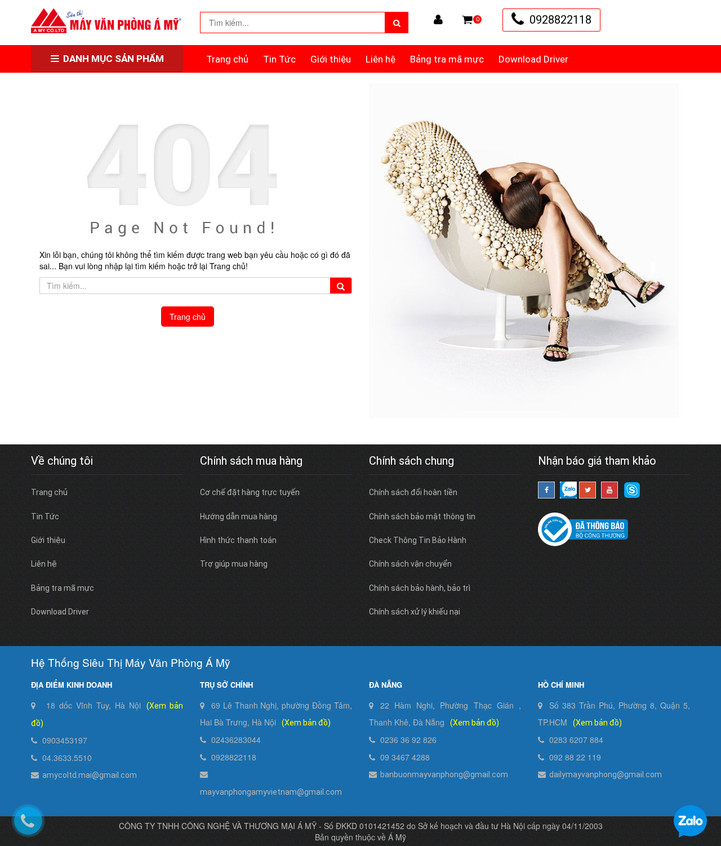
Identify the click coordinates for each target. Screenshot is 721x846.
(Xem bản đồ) (306, 722)
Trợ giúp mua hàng (234, 563)
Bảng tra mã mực (447, 59)
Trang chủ (227, 59)
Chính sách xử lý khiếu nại (414, 611)
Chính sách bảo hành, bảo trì (419, 588)
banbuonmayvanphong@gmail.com (444, 774)
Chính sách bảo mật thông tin (422, 516)
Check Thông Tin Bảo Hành (417, 540)
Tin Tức (279, 59)
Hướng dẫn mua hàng (238, 516)
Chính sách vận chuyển (410, 563)
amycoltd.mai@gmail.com (89, 775)
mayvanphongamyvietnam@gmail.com (271, 791)
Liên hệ (380, 59)
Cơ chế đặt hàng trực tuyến (250, 492)
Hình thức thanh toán (238, 540)
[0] (467, 19)
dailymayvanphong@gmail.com (605, 774)
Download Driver (533, 59)
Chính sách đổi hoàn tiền (413, 492)
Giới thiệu (330, 59)
